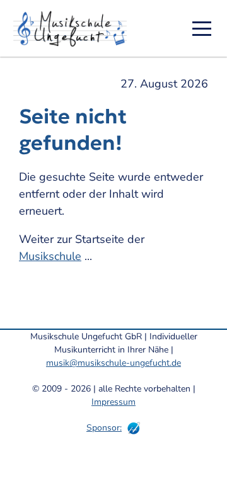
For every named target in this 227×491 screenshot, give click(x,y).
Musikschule (50, 256)
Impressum (113, 402)
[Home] (74, 28)
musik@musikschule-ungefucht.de (113, 363)
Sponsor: (104, 428)
